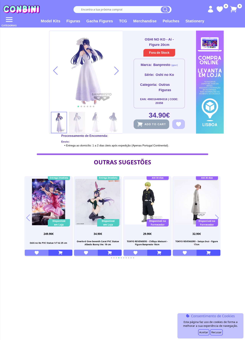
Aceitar (203, 332)
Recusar (216, 332)
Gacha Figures (99, 21)
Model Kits (50, 21)
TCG (123, 21)
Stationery (194, 21)
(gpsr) (174, 65)
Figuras (73, 21)
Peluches (171, 21)
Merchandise (145, 21)
